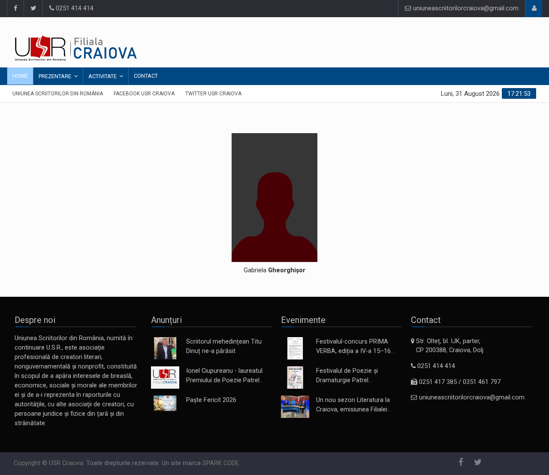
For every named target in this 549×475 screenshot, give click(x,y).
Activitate (102, 76)
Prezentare (55, 76)
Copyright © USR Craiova (48, 463)
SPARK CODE (220, 463)
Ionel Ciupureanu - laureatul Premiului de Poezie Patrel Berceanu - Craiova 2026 (224, 380)
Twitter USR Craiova (213, 94)
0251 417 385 (438, 382)
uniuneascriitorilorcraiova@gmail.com (465, 8)
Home (20, 76)
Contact (146, 76)
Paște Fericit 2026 (211, 400)
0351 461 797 (482, 382)
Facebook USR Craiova (144, 94)
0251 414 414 (74, 8)
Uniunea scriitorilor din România (57, 94)
